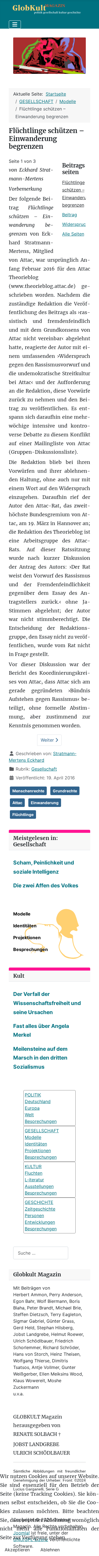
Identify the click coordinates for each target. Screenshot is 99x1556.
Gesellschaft (44, 769)
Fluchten (33, 1173)
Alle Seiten (73, 234)
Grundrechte (65, 790)
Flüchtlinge (23, 814)
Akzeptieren (17, 1549)
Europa (32, 1108)
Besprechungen (30, 949)
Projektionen (27, 937)
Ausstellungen (39, 1186)
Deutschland (38, 1101)
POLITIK (33, 1095)
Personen (34, 1215)
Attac (17, 802)
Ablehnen (50, 1549)
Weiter (48, 740)
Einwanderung (45, 802)
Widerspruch (75, 224)
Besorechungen (41, 1121)
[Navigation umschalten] (15, 24)
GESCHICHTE (39, 1202)
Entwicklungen (40, 1222)
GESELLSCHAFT (42, 1130)
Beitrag (69, 214)
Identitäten (25, 925)
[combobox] (40, 1253)
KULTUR (33, 1166)
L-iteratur (34, 1179)
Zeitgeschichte (40, 1209)
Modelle (22, 914)
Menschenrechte (28, 790)
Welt (29, 1114)
